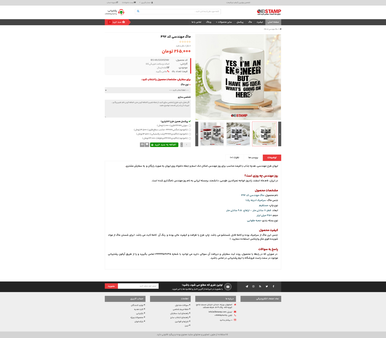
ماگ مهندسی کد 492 (271, 29)
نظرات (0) (234, 158)
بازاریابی (139, 313)
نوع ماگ (185, 84)
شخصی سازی (184, 97)
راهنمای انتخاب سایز (179, 317)
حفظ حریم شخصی (181, 309)
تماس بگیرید (161, 72)
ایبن (187, 325)
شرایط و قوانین (182, 321)
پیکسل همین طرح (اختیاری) (174, 121)
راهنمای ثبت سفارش (179, 313)
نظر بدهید (180, 46)
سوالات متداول (182, 305)
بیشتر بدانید (225, 320)
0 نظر (189, 46)
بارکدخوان (138, 321)
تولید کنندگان (137, 305)
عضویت (111, 286)
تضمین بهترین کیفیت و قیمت (238, 2)
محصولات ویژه (137, 317)
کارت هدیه (139, 309)
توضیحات (272, 158)
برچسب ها (253, 158)
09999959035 (111, 14)
